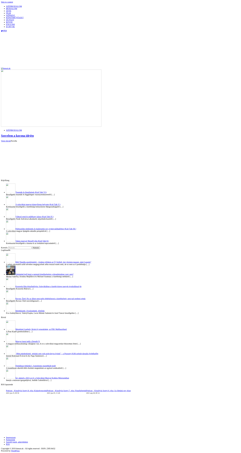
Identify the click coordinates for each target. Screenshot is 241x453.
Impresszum (11, 437)
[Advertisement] (76, 49)
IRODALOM (11, 9)
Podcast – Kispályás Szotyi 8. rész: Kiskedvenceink (26, 391)
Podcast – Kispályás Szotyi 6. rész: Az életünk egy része (108, 391)
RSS (8, 444)
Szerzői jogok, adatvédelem (17, 442)
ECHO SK (10, 27)
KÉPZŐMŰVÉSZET (15, 18)
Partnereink (10, 440)
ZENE (8, 11)
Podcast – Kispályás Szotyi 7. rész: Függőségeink (66, 391)
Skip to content (7, 2)
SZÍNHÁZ (10, 15)
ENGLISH (10, 24)
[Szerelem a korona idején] (51, 126)
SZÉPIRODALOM (14, 6)
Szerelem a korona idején (17, 135)
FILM (8, 13)
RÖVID (9, 22)
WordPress (15, 451)
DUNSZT (10, 20)
